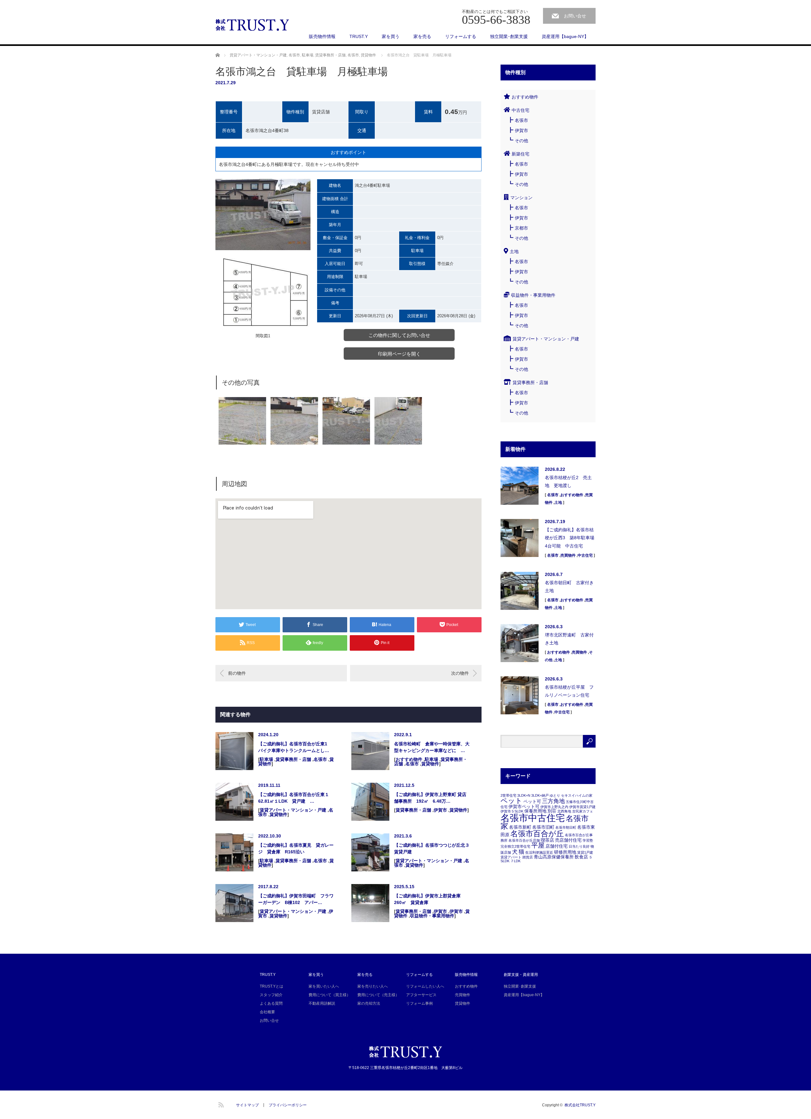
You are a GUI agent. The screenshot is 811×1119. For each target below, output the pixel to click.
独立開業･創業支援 (509, 36)
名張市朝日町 (565, 827)
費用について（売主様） (378, 995)
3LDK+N (523, 795)
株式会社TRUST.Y (580, 1105)
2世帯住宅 (508, 795)
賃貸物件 (368, 55)
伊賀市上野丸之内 (554, 807)
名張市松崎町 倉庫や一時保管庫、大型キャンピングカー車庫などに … (431, 747)
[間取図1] (262, 291)
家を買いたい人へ (324, 986)
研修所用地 (565, 852)
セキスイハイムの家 (576, 795)
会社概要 (267, 1012)
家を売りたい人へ (372, 986)
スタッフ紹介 (271, 995)
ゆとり (555, 795)
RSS (220, 1104)
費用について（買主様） (329, 995)
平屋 (538, 845)
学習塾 (588, 840)
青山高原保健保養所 (554, 856)
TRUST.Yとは (271, 986)
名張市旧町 (543, 827)
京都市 (521, 228)
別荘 (551, 810)
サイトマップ (247, 1105)
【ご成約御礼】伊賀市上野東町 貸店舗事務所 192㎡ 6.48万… (430, 798)
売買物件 (568, 555)
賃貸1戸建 (585, 852)
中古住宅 (520, 110)
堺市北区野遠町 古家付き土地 (569, 638)
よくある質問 (271, 1003)
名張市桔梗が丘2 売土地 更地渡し (568, 481)
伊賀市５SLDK (512, 811)
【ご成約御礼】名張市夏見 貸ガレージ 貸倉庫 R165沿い (296, 848)
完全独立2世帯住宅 (515, 846)
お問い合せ (575, 15)
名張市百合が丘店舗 (524, 840)
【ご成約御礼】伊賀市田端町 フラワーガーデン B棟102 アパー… (296, 899)
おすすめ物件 (409, 759)
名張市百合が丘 (537, 834)
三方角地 (553, 801)
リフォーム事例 (419, 1003)
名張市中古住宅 (533, 817)
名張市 (294, 55)
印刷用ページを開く (399, 354)
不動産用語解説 (322, 1003)
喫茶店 (547, 840)
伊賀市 (440, 809)
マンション (521, 197)
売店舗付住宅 (568, 840)
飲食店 (581, 856)
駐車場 (307, 55)
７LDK (515, 861)
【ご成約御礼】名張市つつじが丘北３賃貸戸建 (431, 848)
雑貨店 (527, 857)
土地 (514, 251)
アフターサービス (421, 995)
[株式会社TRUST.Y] (252, 25)
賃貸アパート (511, 857)
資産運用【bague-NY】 (565, 36)
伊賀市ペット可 (524, 806)
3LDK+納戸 (540, 795)
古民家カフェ (582, 811)
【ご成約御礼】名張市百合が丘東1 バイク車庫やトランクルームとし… (295, 747)
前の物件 (237, 673)
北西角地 (564, 811)
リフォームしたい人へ (425, 986)
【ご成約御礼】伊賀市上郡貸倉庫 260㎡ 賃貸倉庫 (429, 899)
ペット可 (532, 801)
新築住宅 (520, 153)
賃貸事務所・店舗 (330, 55)
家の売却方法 (368, 1003)
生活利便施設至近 (539, 852)
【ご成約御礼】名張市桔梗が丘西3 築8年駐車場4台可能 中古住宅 (569, 537)
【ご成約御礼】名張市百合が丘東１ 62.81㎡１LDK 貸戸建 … (296, 798)
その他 (521, 140)
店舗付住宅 (557, 846)
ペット (511, 801)
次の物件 (460, 673)
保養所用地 (535, 810)
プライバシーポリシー (288, 1105)
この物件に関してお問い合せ (399, 335)
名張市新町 (520, 827)
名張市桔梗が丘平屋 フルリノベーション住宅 (569, 691)
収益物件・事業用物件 (432, 915)
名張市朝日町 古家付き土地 (569, 586)
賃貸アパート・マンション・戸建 (258, 55)
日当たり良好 (579, 846)
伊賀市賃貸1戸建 (582, 807)
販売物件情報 (322, 36)
